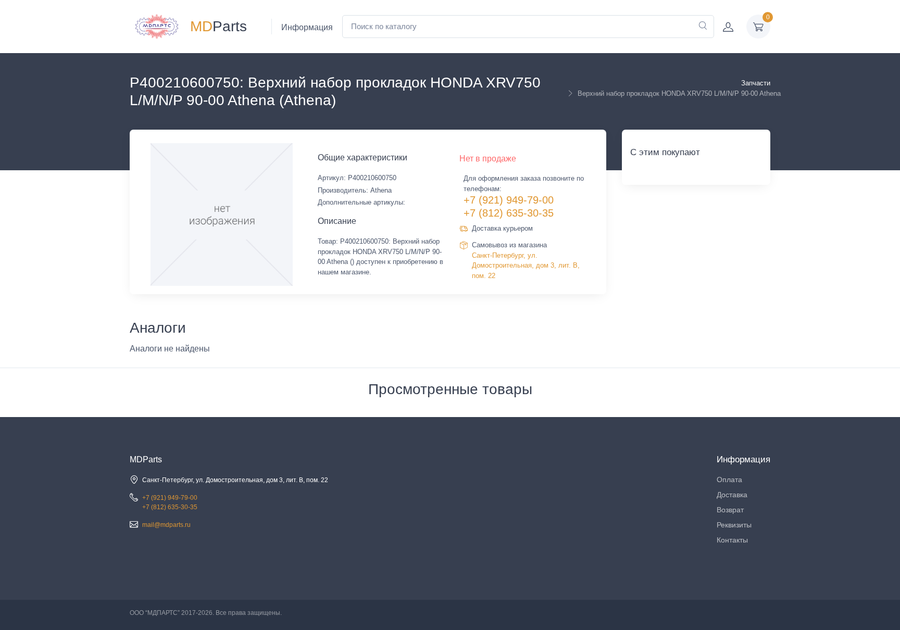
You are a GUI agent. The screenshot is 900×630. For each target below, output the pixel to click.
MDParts (146, 459)
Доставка (732, 494)
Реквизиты (734, 525)
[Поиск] (702, 26)
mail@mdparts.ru (166, 524)
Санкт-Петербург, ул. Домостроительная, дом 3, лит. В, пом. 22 (526, 265)
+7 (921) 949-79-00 (509, 200)
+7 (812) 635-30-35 (509, 213)
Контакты (732, 540)
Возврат (730, 510)
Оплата (729, 479)
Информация (307, 27)
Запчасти (755, 83)
